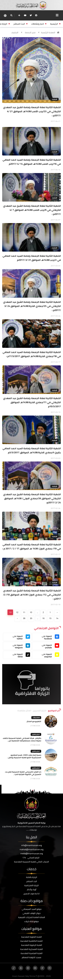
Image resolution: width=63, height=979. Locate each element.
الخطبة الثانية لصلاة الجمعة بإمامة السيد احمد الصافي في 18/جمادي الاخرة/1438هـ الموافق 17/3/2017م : (31, 354)
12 (17, 612)
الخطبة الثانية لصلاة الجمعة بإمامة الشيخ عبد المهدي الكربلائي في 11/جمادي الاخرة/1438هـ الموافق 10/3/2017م (32, 402)
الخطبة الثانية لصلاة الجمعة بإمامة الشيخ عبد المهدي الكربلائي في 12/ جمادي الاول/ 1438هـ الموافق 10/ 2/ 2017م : (32, 594)
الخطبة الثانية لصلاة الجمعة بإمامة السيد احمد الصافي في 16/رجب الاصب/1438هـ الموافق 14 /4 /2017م (31, 162)
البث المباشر (31, 881)
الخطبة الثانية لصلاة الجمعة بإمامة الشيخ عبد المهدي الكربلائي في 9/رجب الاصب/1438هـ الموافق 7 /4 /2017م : (32, 210)
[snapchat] (20, 968)
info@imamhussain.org (31, 845)
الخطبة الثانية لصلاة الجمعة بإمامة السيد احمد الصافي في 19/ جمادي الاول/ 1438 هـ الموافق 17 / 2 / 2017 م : (31, 546)
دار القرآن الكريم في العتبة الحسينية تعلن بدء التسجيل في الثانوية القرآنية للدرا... (23, 773)
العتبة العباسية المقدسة (31, 953)
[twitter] (30, 15)
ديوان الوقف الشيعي (32, 913)
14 (57, 618)
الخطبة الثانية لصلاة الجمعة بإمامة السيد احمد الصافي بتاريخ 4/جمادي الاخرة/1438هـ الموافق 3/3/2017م (31, 450)
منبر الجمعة (30, 32)
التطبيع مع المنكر (34, 721)
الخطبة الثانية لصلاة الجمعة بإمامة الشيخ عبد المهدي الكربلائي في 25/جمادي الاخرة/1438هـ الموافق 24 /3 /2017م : (32, 306)
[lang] (5, 15)
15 (50, 618)
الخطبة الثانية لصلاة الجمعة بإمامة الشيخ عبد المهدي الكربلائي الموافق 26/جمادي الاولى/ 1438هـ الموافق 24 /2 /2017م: (32, 498)
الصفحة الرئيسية (48, 32)
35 (31, 618)
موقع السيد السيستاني (31, 909)
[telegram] (28, 968)
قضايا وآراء (36, 717)
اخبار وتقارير (36, 734)
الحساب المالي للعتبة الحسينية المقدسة (31, 862)
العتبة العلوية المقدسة (31, 937)
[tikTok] (13, 968)
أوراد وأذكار (31, 889)
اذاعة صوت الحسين (31, 893)
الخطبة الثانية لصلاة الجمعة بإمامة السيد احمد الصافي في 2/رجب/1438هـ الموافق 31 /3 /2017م (31, 258)
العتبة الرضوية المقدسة (31, 945)
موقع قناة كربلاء (31, 921)
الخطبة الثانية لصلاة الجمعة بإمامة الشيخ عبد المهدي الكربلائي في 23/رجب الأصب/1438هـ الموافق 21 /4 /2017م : (32, 111)
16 (43, 618)
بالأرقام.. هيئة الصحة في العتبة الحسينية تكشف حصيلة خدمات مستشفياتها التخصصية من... (22, 739)
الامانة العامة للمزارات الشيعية (31, 917)
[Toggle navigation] (57, 15)
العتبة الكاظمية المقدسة (31, 941)
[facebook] (36, 15)
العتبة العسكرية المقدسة (31, 949)
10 (31, 612)
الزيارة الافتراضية (31, 885)
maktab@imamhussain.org (31, 849)
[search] (11, 15)
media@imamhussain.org (31, 853)
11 (24, 612)
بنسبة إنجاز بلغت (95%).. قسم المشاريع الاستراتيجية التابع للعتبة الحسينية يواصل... (24, 756)
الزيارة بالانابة (31, 877)
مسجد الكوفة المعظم (31, 957)
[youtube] (25, 15)
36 (24, 618)
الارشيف (14, 32)
